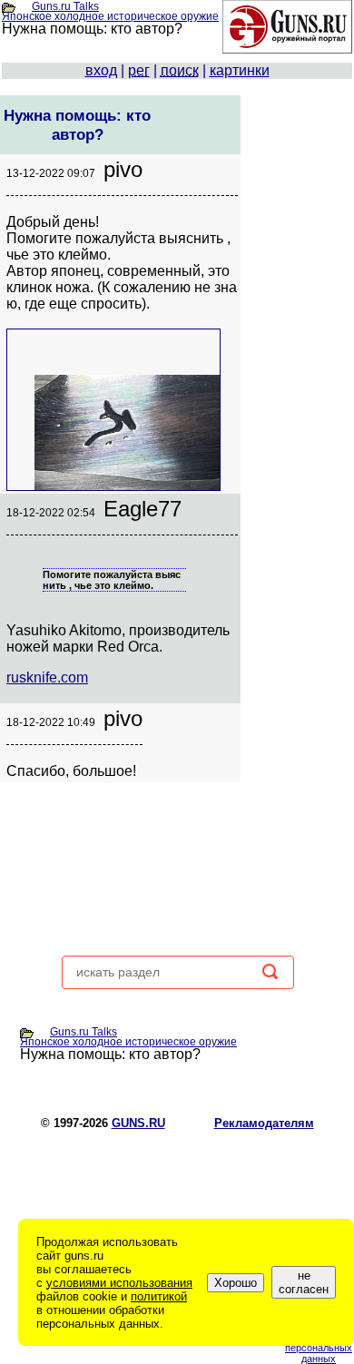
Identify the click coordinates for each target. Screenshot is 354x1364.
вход (101, 70)
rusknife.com (47, 677)
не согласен (304, 1282)
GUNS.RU (138, 1123)
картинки (240, 70)
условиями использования (119, 1283)
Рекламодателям (264, 1123)
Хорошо (235, 1283)
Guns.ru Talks (65, 6)
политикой (159, 1296)
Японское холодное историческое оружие (110, 16)
